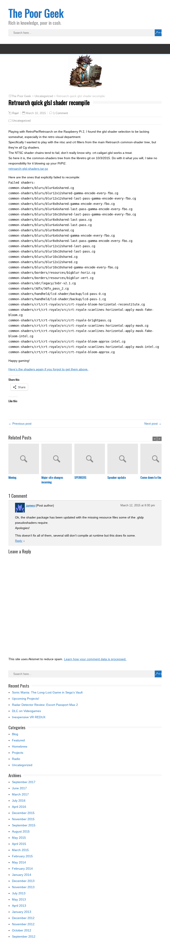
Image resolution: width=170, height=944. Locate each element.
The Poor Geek (36, 13)
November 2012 (23, 924)
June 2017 (19, 788)
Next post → (153, 423)
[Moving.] (24, 459)
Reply (18, 541)
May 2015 (19, 837)
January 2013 (21, 912)
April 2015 (19, 844)
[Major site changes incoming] (57, 459)
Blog (15, 734)
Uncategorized (21, 120)
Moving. (12, 477)
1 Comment (60, 113)
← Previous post (19, 423)
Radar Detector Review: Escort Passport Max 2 (45, 705)
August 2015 (21, 831)
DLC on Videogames (26, 711)
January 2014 (21, 874)
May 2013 (19, 899)
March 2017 (20, 794)
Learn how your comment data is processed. (95, 659)
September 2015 (23, 825)
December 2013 (23, 881)
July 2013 (18, 893)
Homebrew (19, 746)
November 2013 (23, 887)
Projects (17, 752)
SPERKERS (80, 477)
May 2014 (19, 862)
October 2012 (21, 930)
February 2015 (22, 856)
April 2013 (19, 905)
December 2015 (23, 813)
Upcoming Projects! (25, 698)
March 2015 (20, 850)
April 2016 (19, 806)
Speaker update (116, 477)
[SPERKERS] (90, 459)
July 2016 (18, 800)
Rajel (15, 113)
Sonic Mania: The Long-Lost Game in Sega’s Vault (47, 692)
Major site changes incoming (52, 479)
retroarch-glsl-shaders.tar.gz (28, 168)
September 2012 (23, 936)
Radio (16, 759)
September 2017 (23, 782)
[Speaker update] (123, 459)
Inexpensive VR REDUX (28, 717)
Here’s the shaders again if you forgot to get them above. (48, 369)
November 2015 (23, 819)
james (30, 505)
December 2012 (23, 918)
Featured (18, 740)
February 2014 (22, 868)
